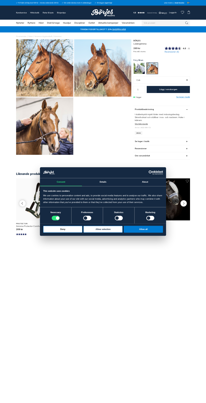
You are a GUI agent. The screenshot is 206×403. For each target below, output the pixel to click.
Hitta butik (34, 13)
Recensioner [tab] (141, 148)
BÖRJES (137, 40)
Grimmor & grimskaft (43, 36)
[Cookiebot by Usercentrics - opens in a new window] (150, 172)
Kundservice (21, 13)
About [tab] (145, 182)
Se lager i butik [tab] (142, 141)
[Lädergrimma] (102, 68)
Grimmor (58, 36)
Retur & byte (48, 13)
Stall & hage (53, 22)
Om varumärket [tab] (142, 155)
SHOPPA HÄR (119, 29)
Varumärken (128, 22)
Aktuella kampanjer (108, 22)
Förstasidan (21, 36)
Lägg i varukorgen (168, 89)
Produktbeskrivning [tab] (144, 109)
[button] (150, 12)
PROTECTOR (22, 224)
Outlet (91, 22)
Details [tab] (103, 182)
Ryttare (31, 22)
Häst (41, 22)
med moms (179, 3)
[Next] (183, 203)
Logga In (172, 12)
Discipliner (79, 22)
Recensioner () (172, 52)
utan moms (168, 3)
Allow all (143, 229)
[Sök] (187, 23)
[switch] (87, 218)
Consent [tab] (61, 182)
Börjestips (61, 13)
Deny (62, 229)
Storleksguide (141, 124)
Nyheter (20, 22)
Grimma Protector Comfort (28, 226)
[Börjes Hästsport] (103, 12)
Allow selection (103, 229)
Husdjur (67, 22)
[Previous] (22, 203)
